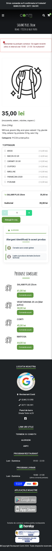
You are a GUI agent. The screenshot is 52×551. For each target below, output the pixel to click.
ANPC (26, 446)
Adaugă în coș (11, 220)
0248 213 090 (19, 6)
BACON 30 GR (27, 156)
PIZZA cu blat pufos (20, 138)
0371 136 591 (33, 6)
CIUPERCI (27, 166)
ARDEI (27, 151)
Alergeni (26, 440)
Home (17, 29)
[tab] (26, 230)
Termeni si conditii (26, 434)
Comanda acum (25, 295)
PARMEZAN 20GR (27, 177)
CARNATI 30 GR (27, 161)
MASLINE (27, 172)
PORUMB (27, 182)
